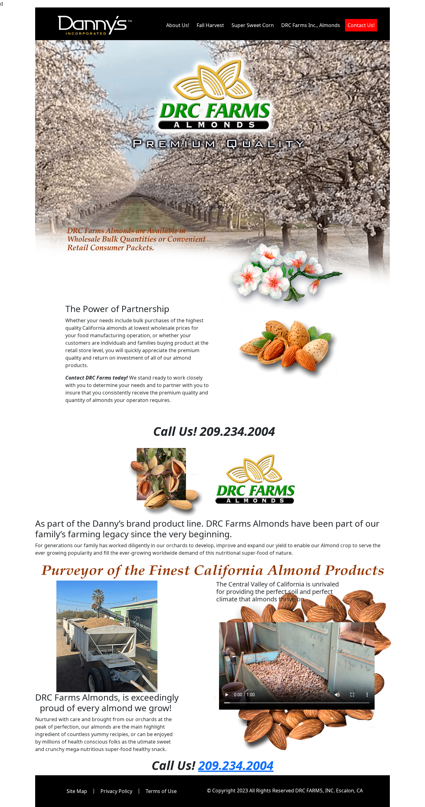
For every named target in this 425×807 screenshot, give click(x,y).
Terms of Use (161, 791)
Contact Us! (361, 25)
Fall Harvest (212, 25)
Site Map (77, 791)
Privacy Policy (116, 791)
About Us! (179, 25)
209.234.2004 (235, 765)
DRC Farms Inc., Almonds (312, 25)
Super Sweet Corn (253, 25)
